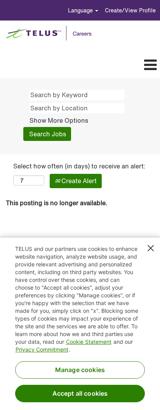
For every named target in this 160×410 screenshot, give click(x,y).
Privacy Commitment (42, 349)
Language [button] (81, 10)
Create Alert (78, 180)
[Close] (150, 248)
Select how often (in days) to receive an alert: (79, 166)
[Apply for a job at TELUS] (51, 33)
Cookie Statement (88, 341)
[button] (92, 65)
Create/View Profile (130, 10)
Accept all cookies (80, 393)
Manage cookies (80, 370)
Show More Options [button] (59, 120)
